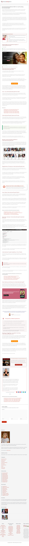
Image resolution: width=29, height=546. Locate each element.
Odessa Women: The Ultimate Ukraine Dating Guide (11, 109)
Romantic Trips (3, 467)
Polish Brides (18, 525)
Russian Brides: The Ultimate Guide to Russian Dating (11, 111)
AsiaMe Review (4, 492)
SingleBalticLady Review (5, 495)
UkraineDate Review (4, 489)
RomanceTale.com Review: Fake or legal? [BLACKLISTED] (12, 400)
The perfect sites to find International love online (10, 279)
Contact (3, 529)
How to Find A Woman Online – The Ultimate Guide (11, 278)
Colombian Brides (18, 532)
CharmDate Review (4, 491)
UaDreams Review (4, 488)
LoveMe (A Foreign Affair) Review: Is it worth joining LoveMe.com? (13, 212)
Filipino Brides (18, 531)
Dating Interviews (3, 460)
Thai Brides (18, 529)
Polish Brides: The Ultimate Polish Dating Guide (10, 110)
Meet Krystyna (8, 450)
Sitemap (3, 536)
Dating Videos (3, 461)
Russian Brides (18, 526)
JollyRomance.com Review (5, 487)
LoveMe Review (4, 490)
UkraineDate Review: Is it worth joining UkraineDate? (11, 214)
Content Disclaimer (3, 530)
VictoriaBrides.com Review (5, 494)
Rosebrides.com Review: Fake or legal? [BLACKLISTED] (11, 401)
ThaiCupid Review (4, 486)
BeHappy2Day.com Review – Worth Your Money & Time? (12, 211)
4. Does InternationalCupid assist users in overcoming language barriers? (13, 328)
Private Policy (3, 531)
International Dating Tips (4, 462)
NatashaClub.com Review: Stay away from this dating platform (13, 398)
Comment (3, 409)
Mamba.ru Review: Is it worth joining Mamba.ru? (11, 213)
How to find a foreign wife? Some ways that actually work (12, 277)
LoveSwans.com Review (5, 493)
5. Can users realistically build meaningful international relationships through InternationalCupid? (13, 330)
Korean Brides (18, 530)
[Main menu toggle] (27, 1)
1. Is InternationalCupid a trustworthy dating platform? (13, 321)
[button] (14, 321)
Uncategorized (3, 468)
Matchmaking (3, 463)
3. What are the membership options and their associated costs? (14, 325)
